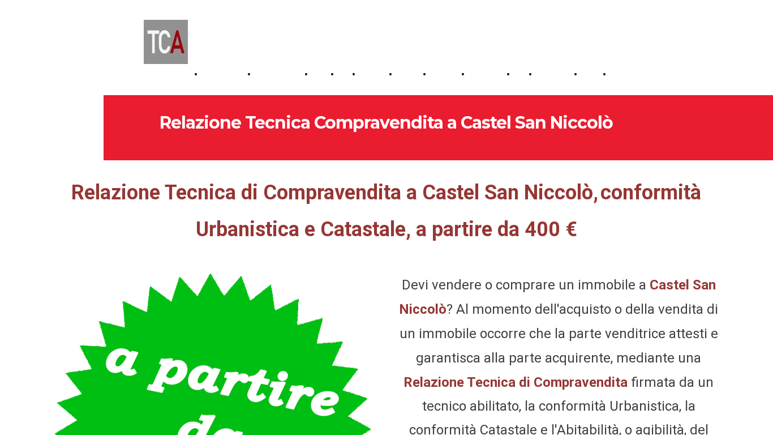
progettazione (226, 74)
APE (347, 74)
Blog (523, 74)
